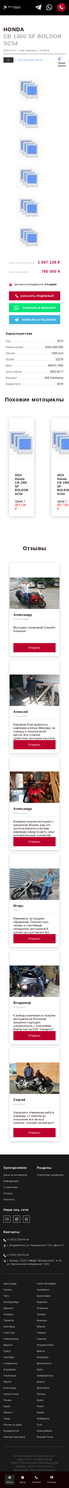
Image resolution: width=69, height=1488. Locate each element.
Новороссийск (45, 1345)
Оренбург (8, 1357)
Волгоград (9, 1388)
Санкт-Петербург (46, 1283)
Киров (40, 1412)
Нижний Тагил (45, 1437)
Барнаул (8, 1308)
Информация (11, 1181)
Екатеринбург (11, 1302)
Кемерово (43, 1357)
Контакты (9, 1199)
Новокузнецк (11, 1339)
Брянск (41, 1351)
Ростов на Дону (12, 1424)
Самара (41, 1314)
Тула (39, 1424)
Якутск (7, 1381)
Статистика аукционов (50, 1175)
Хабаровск (43, 1418)
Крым (6, 1406)
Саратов (42, 1339)
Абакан (41, 1326)
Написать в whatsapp (39, 307)
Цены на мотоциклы (15, 1175)
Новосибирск (45, 1431)
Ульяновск (9, 1375)
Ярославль (43, 1388)
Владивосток (11, 1431)
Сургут (7, 1351)
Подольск (42, 1308)
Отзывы (8, 1193)
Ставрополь (10, 1363)
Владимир (9, 1369)
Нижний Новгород (14, 1437)
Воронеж (42, 1302)
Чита (6, 1296)
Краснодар (9, 1283)
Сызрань (8, 1314)
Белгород (9, 1326)
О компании (10, 1187)
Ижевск (7, 1412)
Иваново (42, 1320)
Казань (7, 1289)
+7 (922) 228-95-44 (18, 1239)
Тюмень (41, 1332)
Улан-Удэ (9, 1332)
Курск (40, 1400)
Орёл (40, 1369)
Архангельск (44, 1363)
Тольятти (8, 1320)
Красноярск (44, 1296)
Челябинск (43, 1289)
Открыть (34, 647)
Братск (41, 1381)
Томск (40, 1406)
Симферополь (45, 1375)
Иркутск (8, 1345)
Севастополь (11, 1394)
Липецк (41, 1394)
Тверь (6, 1418)
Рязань (7, 1400)
